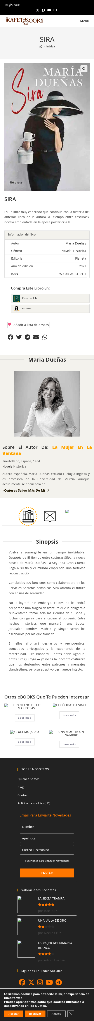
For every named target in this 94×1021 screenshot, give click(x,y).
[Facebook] (22, 982)
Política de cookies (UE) (33, 803)
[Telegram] (59, 982)
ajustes (40, 1005)
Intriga (50, 46)
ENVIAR (47, 873)
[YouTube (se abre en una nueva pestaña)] (49, 10)
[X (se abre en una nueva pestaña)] (38, 10)
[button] (83, 68)
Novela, (66, 251)
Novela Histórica (14, 466)
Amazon (27, 308)
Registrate (12, 5)
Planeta (80, 258)
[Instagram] (40, 982)
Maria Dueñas (76, 243)
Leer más (24, 717)
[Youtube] (49, 982)
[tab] (47, 235)
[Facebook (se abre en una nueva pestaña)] (43, 10)
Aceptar (14, 1013)
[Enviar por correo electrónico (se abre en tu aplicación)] (55, 10)
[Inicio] (40, 46)
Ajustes (56, 1013)
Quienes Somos (28, 779)
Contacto (24, 795)
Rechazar (35, 1013)
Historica (79, 251)
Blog (20, 787)
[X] (31, 982)
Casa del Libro (30, 298)
